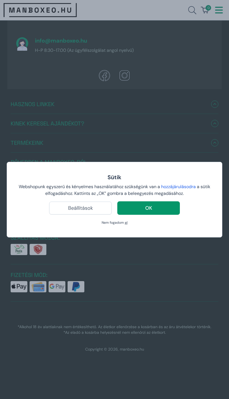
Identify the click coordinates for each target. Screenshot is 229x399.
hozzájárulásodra (179, 187)
